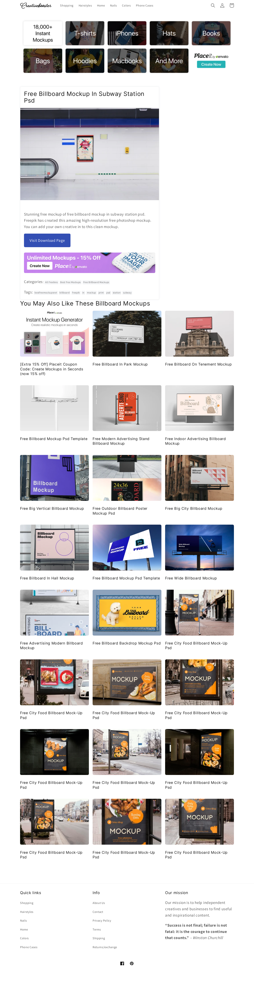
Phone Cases (29, 947)
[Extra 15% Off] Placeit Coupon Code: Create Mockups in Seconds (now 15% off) (51, 369)
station (117, 292)
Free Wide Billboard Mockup (191, 578)
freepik (76, 292)
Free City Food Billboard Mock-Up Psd (196, 645)
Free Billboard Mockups (96, 282)
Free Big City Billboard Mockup (193, 508)
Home (24, 929)
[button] (213, 5)
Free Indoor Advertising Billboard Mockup (195, 441)
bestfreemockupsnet (46, 292)
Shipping (99, 938)
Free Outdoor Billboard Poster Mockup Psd (120, 510)
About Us (99, 903)
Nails (23, 921)
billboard (65, 292)
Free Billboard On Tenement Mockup (198, 364)
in (83, 292)
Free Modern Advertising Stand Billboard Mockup (121, 441)
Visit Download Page (47, 240)
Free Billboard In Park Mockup (120, 364)
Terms (97, 929)
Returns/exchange (105, 947)
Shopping (26, 903)
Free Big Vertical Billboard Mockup (52, 508)
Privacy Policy (102, 921)
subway (127, 292)
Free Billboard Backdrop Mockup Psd (127, 643)
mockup (91, 292)
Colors (24, 938)
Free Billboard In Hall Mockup (47, 578)
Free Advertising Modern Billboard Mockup (51, 645)
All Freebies (51, 282)
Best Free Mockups (70, 282)
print (101, 292)
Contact (98, 912)
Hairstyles (26, 912)
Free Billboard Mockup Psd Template (53, 439)
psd (108, 292)
